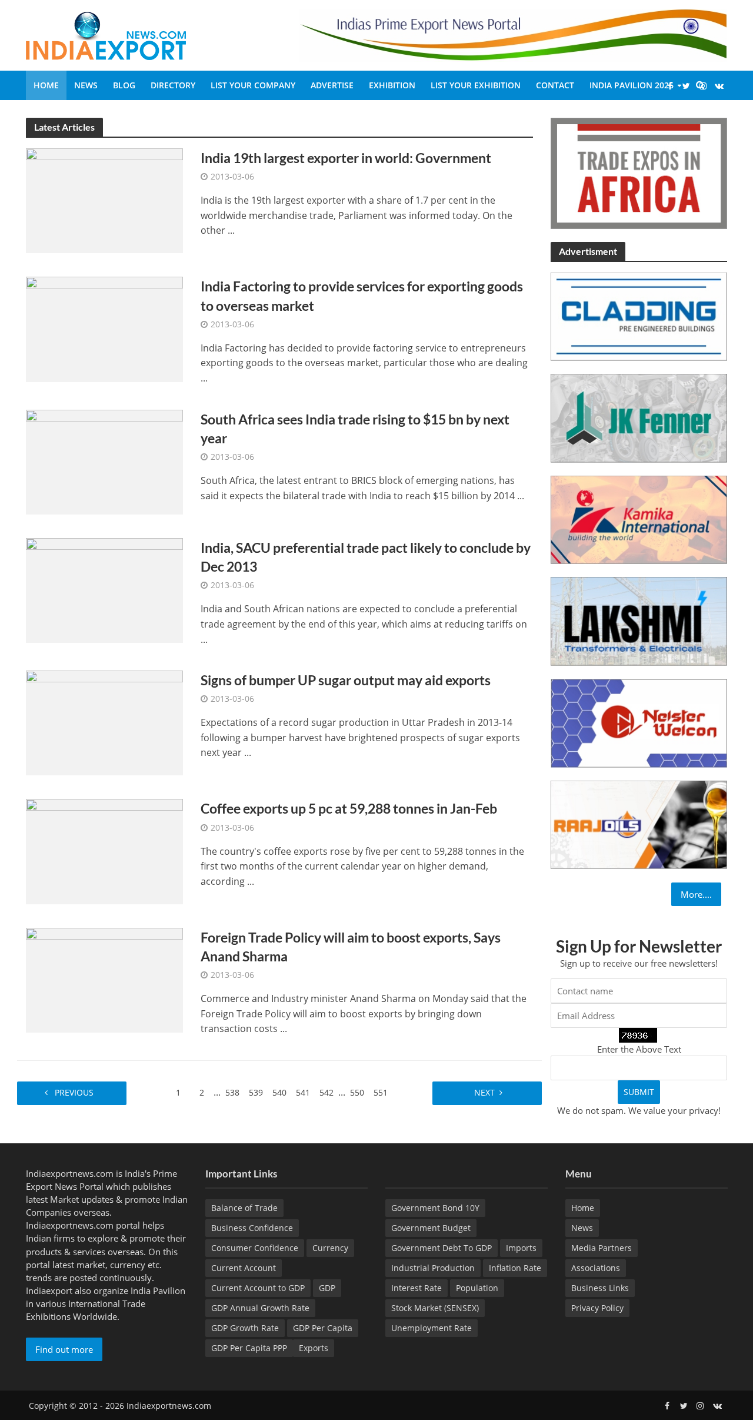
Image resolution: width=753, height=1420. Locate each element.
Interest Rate (416, 1287)
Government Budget (431, 1227)
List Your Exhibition (476, 85)
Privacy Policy (597, 1307)
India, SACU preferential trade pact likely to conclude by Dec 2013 (366, 557)
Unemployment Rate (431, 1327)
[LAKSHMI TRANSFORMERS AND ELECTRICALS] (639, 620)
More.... (696, 894)
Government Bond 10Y (435, 1207)
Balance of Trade (244, 1207)
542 (326, 1092)
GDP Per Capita (322, 1327)
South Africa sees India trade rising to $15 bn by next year (355, 428)
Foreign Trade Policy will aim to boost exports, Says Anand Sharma (351, 946)
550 (357, 1092)
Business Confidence (252, 1227)
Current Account (243, 1267)
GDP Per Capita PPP (249, 1347)
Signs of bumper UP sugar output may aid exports (346, 680)
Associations (595, 1267)
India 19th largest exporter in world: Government (346, 158)
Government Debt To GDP (441, 1247)
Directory (173, 85)
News (86, 85)
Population (477, 1287)
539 (256, 1092)
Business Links (600, 1287)
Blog (124, 85)
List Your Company (253, 85)
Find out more (64, 1349)
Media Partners (601, 1247)
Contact (555, 85)
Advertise (332, 85)
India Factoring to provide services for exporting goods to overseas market (362, 295)
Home (46, 85)
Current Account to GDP (258, 1287)
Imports (521, 1247)
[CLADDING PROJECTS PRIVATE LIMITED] (639, 315)
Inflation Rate (515, 1267)
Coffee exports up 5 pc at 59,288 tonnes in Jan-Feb (349, 808)
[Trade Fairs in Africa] (639, 172)
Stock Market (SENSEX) (435, 1307)
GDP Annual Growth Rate (260, 1307)
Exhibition (392, 85)
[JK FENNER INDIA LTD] (639, 417)
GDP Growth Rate (245, 1327)
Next (483, 1092)
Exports (313, 1347)
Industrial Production (433, 1267)
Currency (330, 1247)
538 (232, 1092)
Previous (75, 1092)
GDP (327, 1287)
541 (303, 1092)
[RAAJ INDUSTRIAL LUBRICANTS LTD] (639, 824)
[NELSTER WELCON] (639, 722)
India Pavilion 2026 (631, 85)
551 (381, 1092)
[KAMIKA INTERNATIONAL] (639, 519)
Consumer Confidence (254, 1247)
